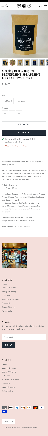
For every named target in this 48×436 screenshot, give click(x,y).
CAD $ (6, 421)
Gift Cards (6, 295)
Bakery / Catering (9, 291)
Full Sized (8, 101)
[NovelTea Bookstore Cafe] (24, 5)
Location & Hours (9, 287)
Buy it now (24, 132)
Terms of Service (8, 307)
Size (3, 95)
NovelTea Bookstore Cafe (15, 427)
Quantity (5, 108)
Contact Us (6, 303)
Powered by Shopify (30, 427)
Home (4, 284)
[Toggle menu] (2, 6)
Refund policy (7, 311)
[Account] (40, 6)
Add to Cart (24, 124)
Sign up (8, 345)
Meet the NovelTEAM (10, 299)
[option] (24, 34)
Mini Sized (21, 101)
